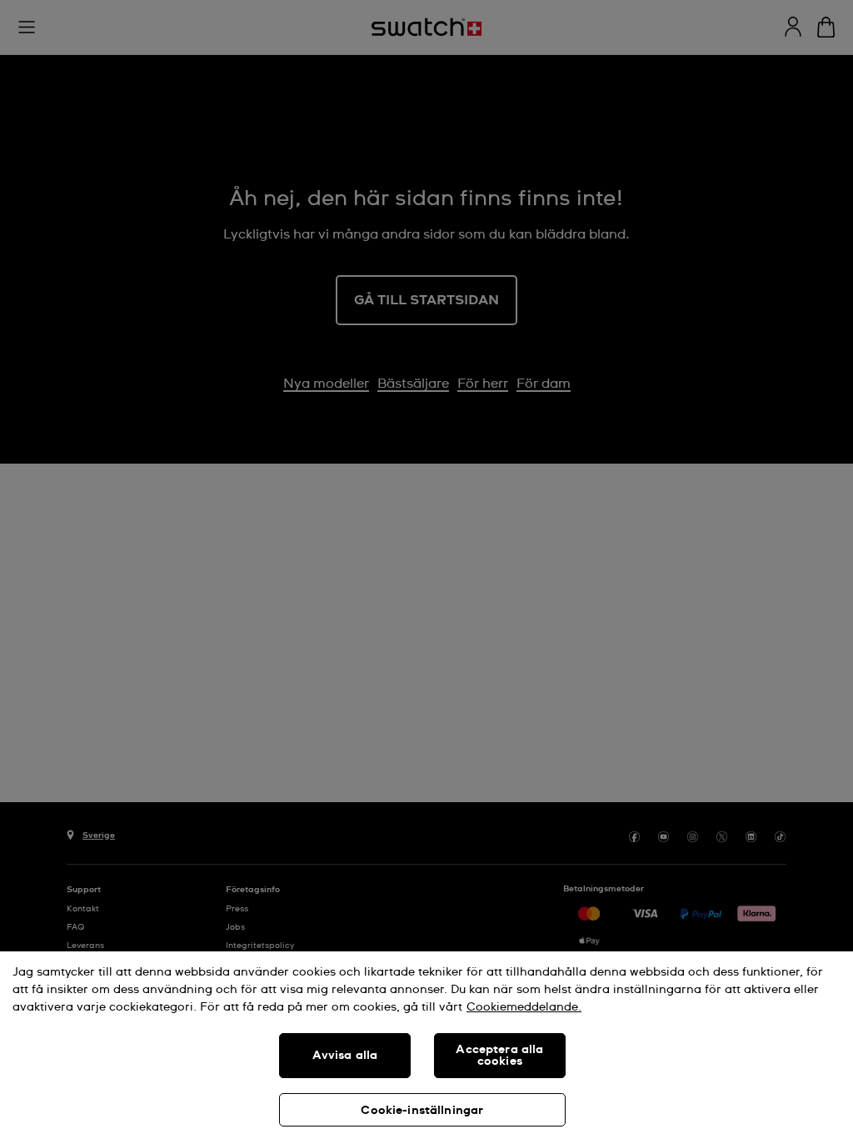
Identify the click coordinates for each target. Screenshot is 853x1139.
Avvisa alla (345, 1055)
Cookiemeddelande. (523, 1007)
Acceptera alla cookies (499, 1055)
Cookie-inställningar (422, 1110)
